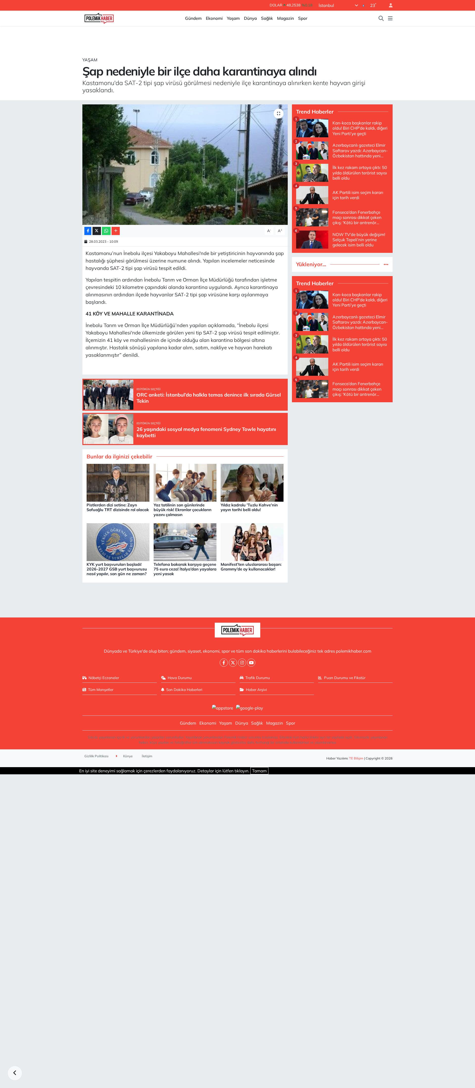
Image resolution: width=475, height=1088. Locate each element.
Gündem (193, 18)
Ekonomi (214, 18)
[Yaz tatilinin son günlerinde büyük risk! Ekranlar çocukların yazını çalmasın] (185, 482)
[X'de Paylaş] (97, 231)
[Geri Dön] (14, 1073)
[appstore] (222, 707)
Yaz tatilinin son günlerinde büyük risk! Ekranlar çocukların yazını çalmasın (183, 509)
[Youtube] (251, 663)
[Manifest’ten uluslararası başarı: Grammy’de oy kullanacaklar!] (252, 541)
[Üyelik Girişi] (389, 5)
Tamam (259, 770)
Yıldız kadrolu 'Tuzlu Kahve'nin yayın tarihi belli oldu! (249, 507)
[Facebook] (224, 663)
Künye (127, 756)
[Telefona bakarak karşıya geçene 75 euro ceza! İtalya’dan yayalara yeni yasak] (185, 541)
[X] (233, 663)
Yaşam (233, 18)
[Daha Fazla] (116, 231)
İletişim (147, 756)
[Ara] (381, 18)
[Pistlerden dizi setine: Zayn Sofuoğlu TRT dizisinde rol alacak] (118, 482)
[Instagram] (242, 663)
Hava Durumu (180, 677)
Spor (302, 18)
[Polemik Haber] (99, 17)
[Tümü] (386, 264)
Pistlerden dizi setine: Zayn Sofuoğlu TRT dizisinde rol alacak (118, 507)
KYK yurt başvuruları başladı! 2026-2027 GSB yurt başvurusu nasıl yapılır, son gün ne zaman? (117, 569)
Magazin (285, 18)
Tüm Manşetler (100, 689)
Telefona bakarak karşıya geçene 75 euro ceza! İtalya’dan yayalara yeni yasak (185, 569)
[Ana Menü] (390, 18)
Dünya (250, 18)
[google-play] (249, 707)
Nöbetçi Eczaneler (104, 677)
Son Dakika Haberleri (184, 689)
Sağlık (267, 18)
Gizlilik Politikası (96, 756)
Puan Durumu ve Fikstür (344, 677)
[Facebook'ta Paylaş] (87, 231)
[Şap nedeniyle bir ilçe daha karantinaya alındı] (185, 164)
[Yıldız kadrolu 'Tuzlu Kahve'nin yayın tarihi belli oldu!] (252, 482)
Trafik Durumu (257, 677)
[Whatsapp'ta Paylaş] (106, 231)
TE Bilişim (356, 758)
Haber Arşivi (256, 689)
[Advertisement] (342, 441)
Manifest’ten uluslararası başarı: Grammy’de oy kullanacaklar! (251, 566)
